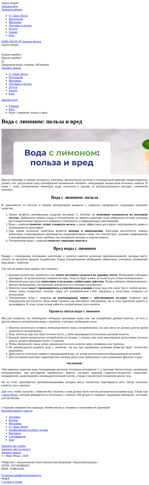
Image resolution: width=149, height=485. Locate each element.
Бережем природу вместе (17, 410)
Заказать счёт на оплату (16, 449)
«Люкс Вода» (9, 394)
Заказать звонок (31, 41)
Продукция (16, 18)
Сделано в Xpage (12, 481)
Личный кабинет (12, 9)
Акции (13, 32)
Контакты (15, 433)
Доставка (14, 416)
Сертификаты (17, 436)
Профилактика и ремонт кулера (28, 429)
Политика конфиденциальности (21, 475)
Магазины (15, 22)
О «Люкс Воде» (18, 15)
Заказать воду (9, 6)
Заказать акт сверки (13, 445)
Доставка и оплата (20, 25)
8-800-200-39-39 (11, 41)
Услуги (13, 28)
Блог (12, 35)
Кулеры (13, 420)
